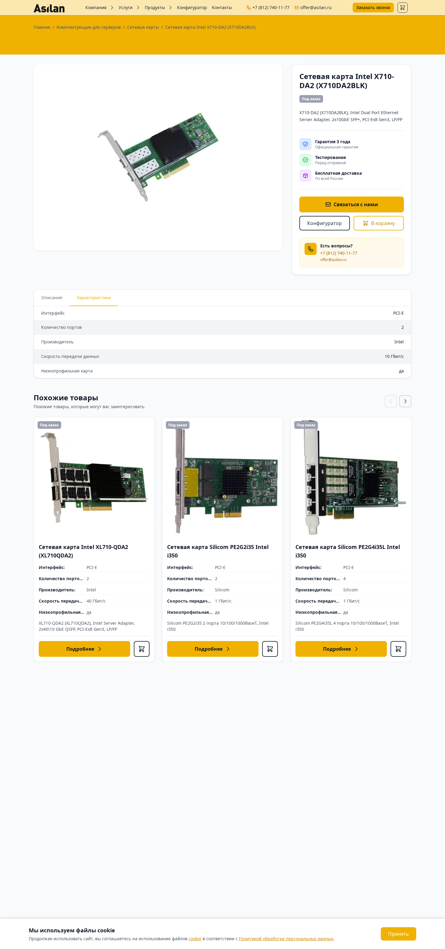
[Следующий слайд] (405, 401)
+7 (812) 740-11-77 (270, 7)
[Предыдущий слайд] (391, 401)
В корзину (383, 223)
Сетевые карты (143, 27)
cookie (195, 938)
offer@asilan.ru (316, 7)
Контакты (222, 7)
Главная (42, 27)
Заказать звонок (373, 7)
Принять (398, 934)
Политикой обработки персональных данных (286, 938)
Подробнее (80, 649)
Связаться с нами (356, 204)
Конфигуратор (192, 7)
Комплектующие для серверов (89, 27)
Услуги (126, 7)
